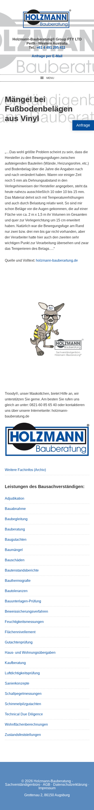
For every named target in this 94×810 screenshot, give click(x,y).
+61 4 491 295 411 (51, 47)
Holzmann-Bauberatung (47, 18)
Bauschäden (14, 560)
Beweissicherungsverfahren (26, 611)
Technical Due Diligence (24, 714)
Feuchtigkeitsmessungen (24, 622)
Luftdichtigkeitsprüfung (22, 673)
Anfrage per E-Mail (47, 56)
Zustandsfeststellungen (23, 735)
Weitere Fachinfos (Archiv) (25, 470)
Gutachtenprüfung (19, 642)
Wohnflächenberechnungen (26, 724)
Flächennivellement (20, 632)
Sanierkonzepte (17, 683)
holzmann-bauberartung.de (57, 260)
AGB (46, 784)
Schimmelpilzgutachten (23, 704)
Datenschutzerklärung (70, 784)
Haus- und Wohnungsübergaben (30, 652)
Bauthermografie (18, 580)
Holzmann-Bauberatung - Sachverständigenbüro (39, 782)
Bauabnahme (15, 509)
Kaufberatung (15, 663)
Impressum (47, 788)
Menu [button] (50, 78)
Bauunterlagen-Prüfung (23, 601)
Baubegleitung (16, 519)
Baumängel (14, 550)
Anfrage (83, 125)
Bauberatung (15, 529)
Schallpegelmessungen (23, 693)
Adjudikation (14, 498)
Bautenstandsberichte (22, 570)
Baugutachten (15, 539)
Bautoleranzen (16, 591)
